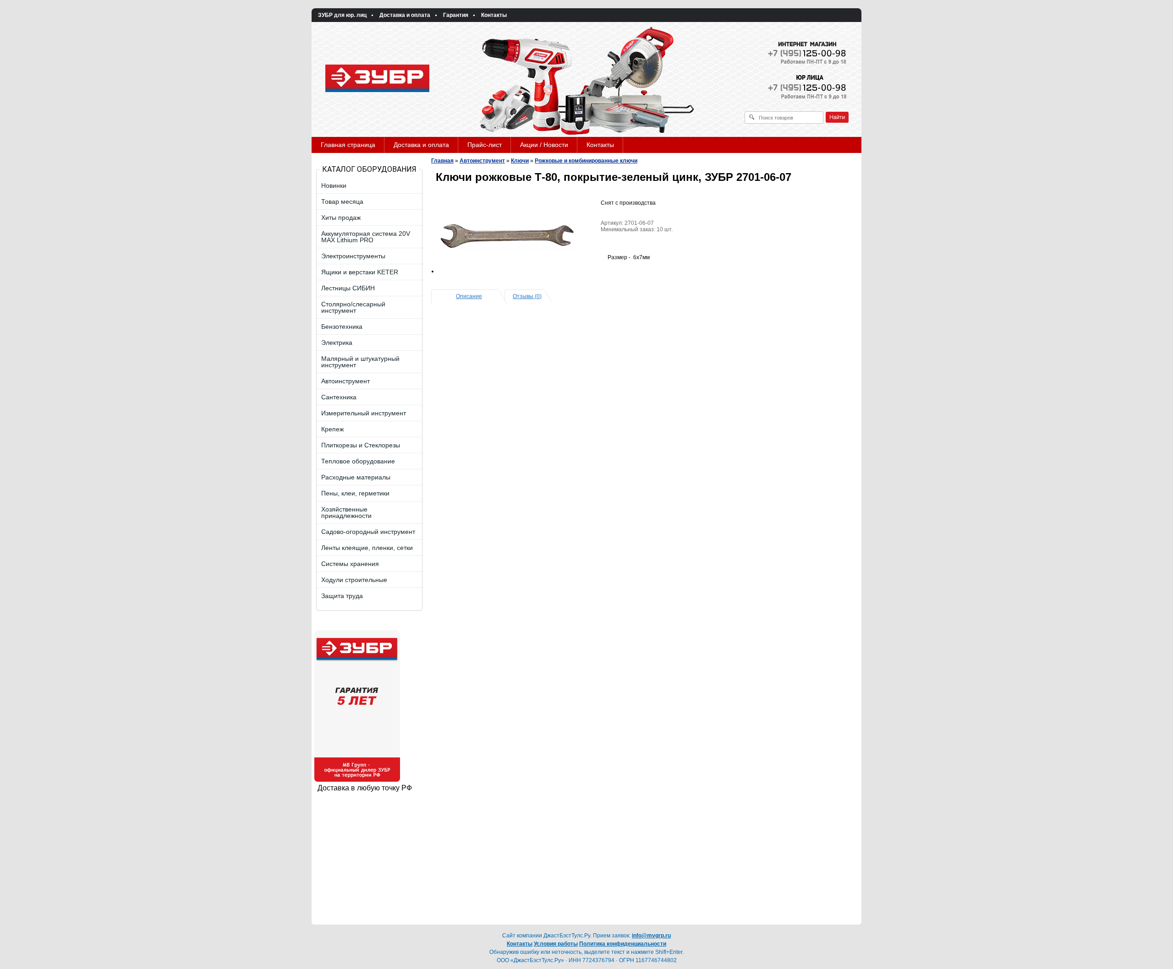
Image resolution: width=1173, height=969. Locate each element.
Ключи (520, 161)
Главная (442, 161)
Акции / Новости (544, 144)
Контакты (494, 15)
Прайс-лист (484, 144)
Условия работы (556, 944)
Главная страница (348, 144)
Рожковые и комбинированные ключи (586, 161)
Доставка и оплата (404, 15)
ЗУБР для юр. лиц (342, 15)
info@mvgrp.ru (651, 935)
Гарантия (455, 15)
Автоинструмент (482, 161)
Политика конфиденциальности (622, 944)
